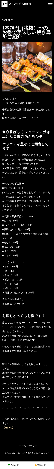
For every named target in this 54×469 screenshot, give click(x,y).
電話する (41, 465)
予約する (14, 465)
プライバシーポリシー (27, 446)
